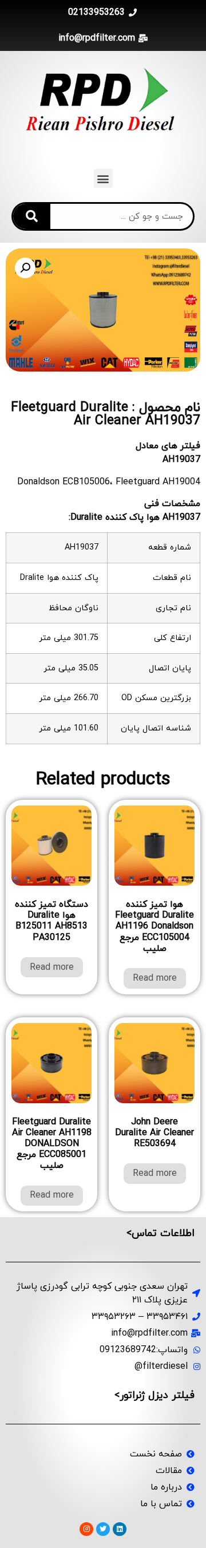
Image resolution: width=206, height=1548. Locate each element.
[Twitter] (103, 1529)
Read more (155, 978)
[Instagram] (86, 1529)
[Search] (31, 216)
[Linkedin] (119, 1529)
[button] (103, 178)
